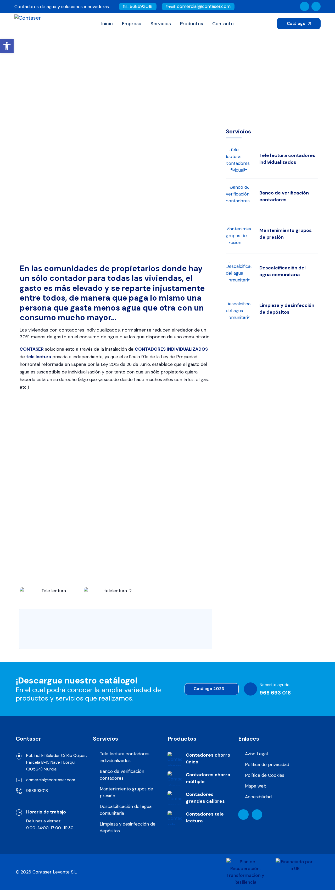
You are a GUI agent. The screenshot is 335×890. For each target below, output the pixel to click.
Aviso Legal (256, 754)
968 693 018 (275, 692)
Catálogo (296, 23)
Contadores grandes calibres (205, 797)
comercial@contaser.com (198, 6)
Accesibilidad (258, 797)
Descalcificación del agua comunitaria (282, 271)
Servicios (131, 92)
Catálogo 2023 (209, 688)
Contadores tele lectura (205, 817)
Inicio (106, 92)
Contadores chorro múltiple (208, 778)
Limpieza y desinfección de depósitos (286, 308)
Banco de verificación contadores (284, 196)
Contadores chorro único (208, 758)
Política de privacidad (267, 764)
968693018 (138, 6)
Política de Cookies (264, 775)
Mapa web (255, 786)
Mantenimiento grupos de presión (285, 233)
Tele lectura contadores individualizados (287, 158)
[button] (24, 591)
